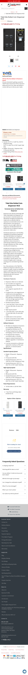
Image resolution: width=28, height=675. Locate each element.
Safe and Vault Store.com (12, 646)
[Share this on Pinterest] (15, 66)
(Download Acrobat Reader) (9, 198)
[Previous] (10, 56)
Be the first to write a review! (14, 451)
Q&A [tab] (17, 430)
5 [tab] (15, 193)
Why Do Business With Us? (8, 615)
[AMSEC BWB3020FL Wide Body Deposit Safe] (20, 405)
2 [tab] (9, 193)
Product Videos (6, 570)
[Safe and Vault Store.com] (14, 5)
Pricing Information (7, 540)
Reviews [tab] (11, 430)
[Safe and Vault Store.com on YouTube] (3, 640)
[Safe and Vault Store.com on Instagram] (5, 640)
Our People (4, 601)
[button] (25, 671)
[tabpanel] (8, 182)
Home (12, 12)
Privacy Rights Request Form (9, 604)
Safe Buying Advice (6, 573)
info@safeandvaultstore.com (8, 635)
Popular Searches (6, 580)
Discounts (4, 528)
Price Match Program (7, 537)
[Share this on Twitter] (9, 66)
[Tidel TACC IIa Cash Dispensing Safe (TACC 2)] (8, 178)
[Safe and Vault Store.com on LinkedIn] (6, 640)
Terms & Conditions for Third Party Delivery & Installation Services (13, 608)
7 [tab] (19, 193)
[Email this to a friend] (19, 66)
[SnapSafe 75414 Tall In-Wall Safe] (8, 405)
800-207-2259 (16, 1)
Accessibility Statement (15, 652)
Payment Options (6, 534)
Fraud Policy (5, 531)
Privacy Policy (4, 649)
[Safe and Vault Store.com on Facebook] (2, 640)
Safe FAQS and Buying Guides (9, 564)
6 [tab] (17, 193)
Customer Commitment (8, 596)
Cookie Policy (11, 649)
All (16, 12)
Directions (4, 632)
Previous (4, 184)
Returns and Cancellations (8, 546)
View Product (8, 189)
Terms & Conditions (5, 652)
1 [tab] (7, 193)
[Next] (18, 56)
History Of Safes (6, 567)
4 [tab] (13, 193)
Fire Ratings (5, 561)
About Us (4, 590)
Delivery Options (6, 525)
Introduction (5, 598)
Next (24, 184)
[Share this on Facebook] (12, 66)
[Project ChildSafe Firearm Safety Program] (13, 169)
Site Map (4, 583)
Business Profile (6, 593)
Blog (3, 555)
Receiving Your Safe (7, 543)
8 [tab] (21, 193)
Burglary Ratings (6, 558)
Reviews (4, 612)
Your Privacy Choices (19, 649)
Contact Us (4, 522)
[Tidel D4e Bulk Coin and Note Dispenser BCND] (20, 178)
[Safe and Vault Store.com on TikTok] (9, 640)
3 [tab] (11, 193)
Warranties (4, 548)
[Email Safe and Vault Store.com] (8, 640)
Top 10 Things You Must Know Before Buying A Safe (13, 576)
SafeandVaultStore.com (7, 627)
